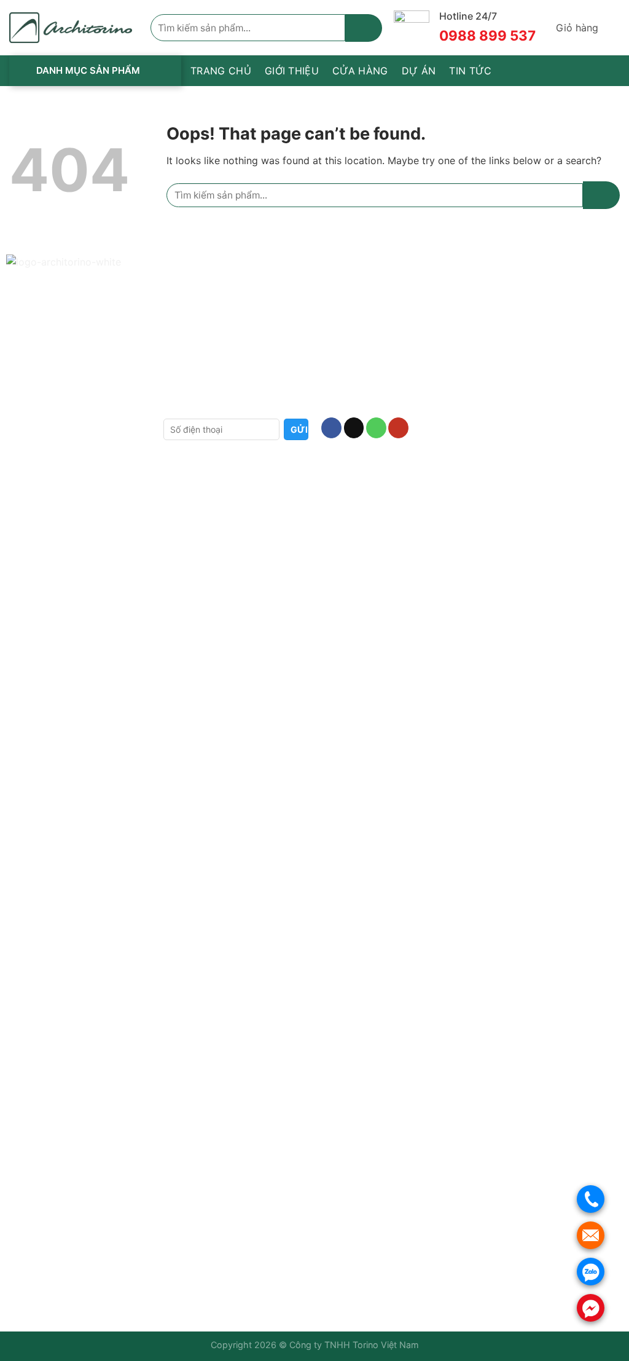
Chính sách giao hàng (210, 307)
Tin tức (470, 71)
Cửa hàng (360, 71)
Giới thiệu (292, 71)
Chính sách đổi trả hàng (214, 327)
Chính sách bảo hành (208, 287)
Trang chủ (220, 71)
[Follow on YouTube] (398, 427)
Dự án (419, 71)
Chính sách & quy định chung (227, 367)
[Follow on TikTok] (354, 427)
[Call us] (376, 427)
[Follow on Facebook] (331, 427)
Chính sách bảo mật (206, 347)
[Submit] (363, 28)
